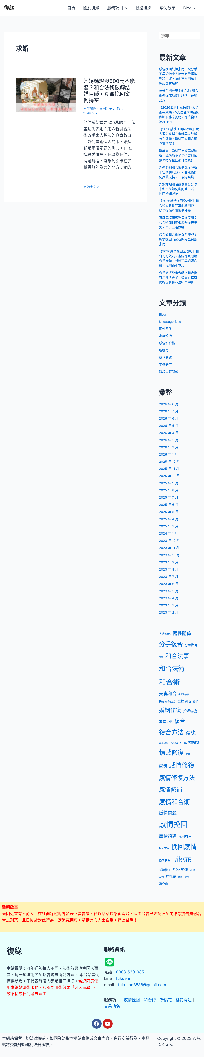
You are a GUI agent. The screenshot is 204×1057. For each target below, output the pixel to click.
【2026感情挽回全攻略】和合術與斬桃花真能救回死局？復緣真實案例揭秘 (179, 205)
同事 (161, 657)
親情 (187, 877)
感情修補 (170, 789)
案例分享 (105, 108)
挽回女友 (164, 848)
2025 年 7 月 (168, 497)
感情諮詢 (168, 836)
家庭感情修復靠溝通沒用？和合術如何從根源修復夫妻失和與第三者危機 (178, 222)
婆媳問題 (184, 701)
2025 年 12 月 (169, 461)
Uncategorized (170, 322)
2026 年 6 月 (168, 418)
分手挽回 (191, 645)
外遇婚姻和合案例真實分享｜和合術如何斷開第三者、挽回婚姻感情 (178, 189)
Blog (162, 314)
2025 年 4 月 (168, 519)
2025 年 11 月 (169, 469)
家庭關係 (166, 722)
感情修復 (181, 765)
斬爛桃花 (165, 870)
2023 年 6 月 (168, 584)
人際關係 (165, 634)
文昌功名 (112, 1006)
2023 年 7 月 (168, 577)
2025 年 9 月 (168, 483)
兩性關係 (89, 108)
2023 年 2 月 (168, 612)
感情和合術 (167, 343)
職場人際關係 (168, 372)
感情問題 (168, 812)
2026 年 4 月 (168, 433)
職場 (180, 877)
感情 (163, 766)
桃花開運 (165, 357)
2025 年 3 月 (168, 526)
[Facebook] (97, 1024)
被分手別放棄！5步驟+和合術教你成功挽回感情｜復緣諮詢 (178, 95)
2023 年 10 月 (169, 555)
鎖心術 (163, 883)
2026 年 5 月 (168, 426)
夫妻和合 (168, 693)
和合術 (169, 682)
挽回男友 (164, 860)
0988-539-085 (130, 972)
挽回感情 (184, 847)
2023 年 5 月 (168, 591)
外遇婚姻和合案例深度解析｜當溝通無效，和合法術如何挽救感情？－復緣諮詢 (178, 172)
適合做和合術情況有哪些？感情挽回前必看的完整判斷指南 (178, 239)
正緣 (192, 870)
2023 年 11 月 (169, 548)
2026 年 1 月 (168, 454)
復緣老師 (176, 743)
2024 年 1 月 (168, 533)
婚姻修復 (170, 710)
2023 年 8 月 (168, 569)
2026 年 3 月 (168, 440)
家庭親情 (165, 336)
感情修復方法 (177, 777)
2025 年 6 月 (168, 505)
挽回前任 (184, 836)
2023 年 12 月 (169, 541)
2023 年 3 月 (168, 605)
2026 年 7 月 (168, 411)
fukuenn (123, 978)
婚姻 (195, 701)
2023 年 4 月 (168, 598)
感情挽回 (173, 824)
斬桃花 (164, 350)
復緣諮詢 (191, 742)
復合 (180, 721)
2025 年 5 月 (168, 512)
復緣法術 (164, 743)
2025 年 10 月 (169, 476)
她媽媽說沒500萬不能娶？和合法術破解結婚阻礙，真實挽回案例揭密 (109, 90)
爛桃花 (171, 877)
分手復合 (171, 644)
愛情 (188, 754)
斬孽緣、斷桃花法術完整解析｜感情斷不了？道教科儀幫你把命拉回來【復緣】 (178, 155)
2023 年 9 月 (168, 562)
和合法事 (177, 656)
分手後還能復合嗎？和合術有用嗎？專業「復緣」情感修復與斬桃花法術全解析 (178, 277)
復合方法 (171, 732)
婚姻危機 (190, 711)
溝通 (161, 877)
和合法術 (171, 669)
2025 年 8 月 (168, 490)
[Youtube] (108, 1024)
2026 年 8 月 (168, 404)
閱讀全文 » (91, 187)
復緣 (9, 8)
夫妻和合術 (183, 694)
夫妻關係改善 (167, 701)
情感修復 (171, 752)
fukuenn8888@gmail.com (142, 984)
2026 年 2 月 (168, 447)
